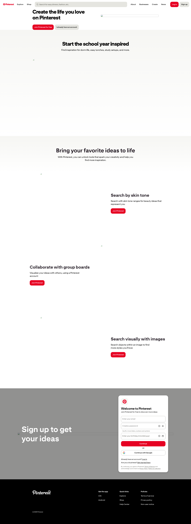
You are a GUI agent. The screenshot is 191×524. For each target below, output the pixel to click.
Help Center (124, 504)
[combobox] (81, 4)
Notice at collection (154, 468)
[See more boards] (95, 92)
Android (101, 500)
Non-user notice (147, 504)
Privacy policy (146, 500)
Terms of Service (150, 466)
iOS (99, 496)
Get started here (143, 463)
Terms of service (147, 496)
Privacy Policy (143, 468)
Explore (123, 496)
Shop (122, 500)
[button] (38, 118)
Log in (144, 459)
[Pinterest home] (8, 4)
